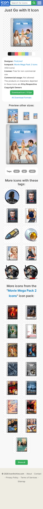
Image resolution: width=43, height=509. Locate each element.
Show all (21, 462)
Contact (37, 474)
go (24, 171)
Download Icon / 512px (22, 92)
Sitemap (21, 481)
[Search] (33, 3)
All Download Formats (21, 97)
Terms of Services (29, 477)
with (32, 171)
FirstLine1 (18, 61)
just (16, 171)
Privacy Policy (12, 477)
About (29, 474)
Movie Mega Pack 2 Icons (25, 64)
